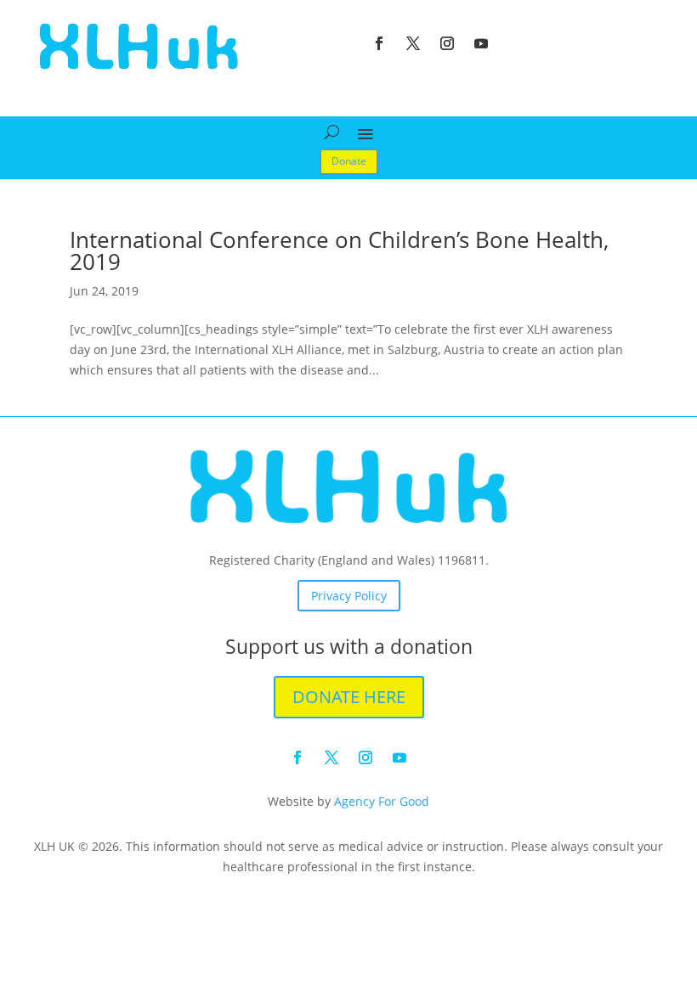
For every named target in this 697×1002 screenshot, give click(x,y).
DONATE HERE (348, 696)
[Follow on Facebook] (379, 43)
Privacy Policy (349, 596)
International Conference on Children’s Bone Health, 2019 (339, 250)
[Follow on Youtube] (481, 43)
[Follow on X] (413, 43)
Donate (349, 161)
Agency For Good (381, 801)
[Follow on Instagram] (447, 43)
